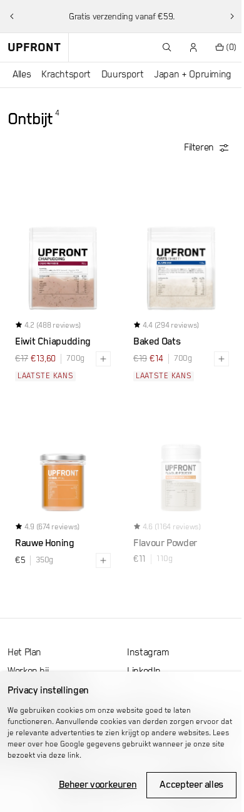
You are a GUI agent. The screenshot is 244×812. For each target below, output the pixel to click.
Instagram (148, 652)
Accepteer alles (191, 785)
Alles (22, 75)
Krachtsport (66, 75)
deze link (64, 755)
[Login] (194, 47)
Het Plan (24, 652)
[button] (12, 16)
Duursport (122, 75)
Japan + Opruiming (192, 75)
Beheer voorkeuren (98, 785)
